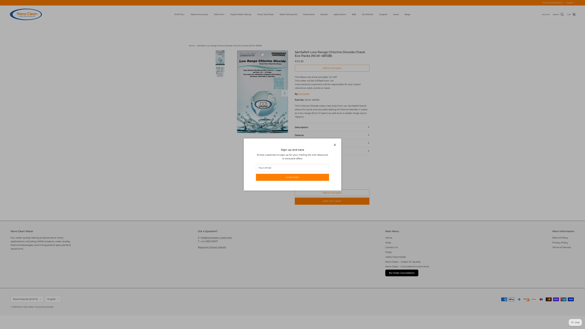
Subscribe (292, 177)
